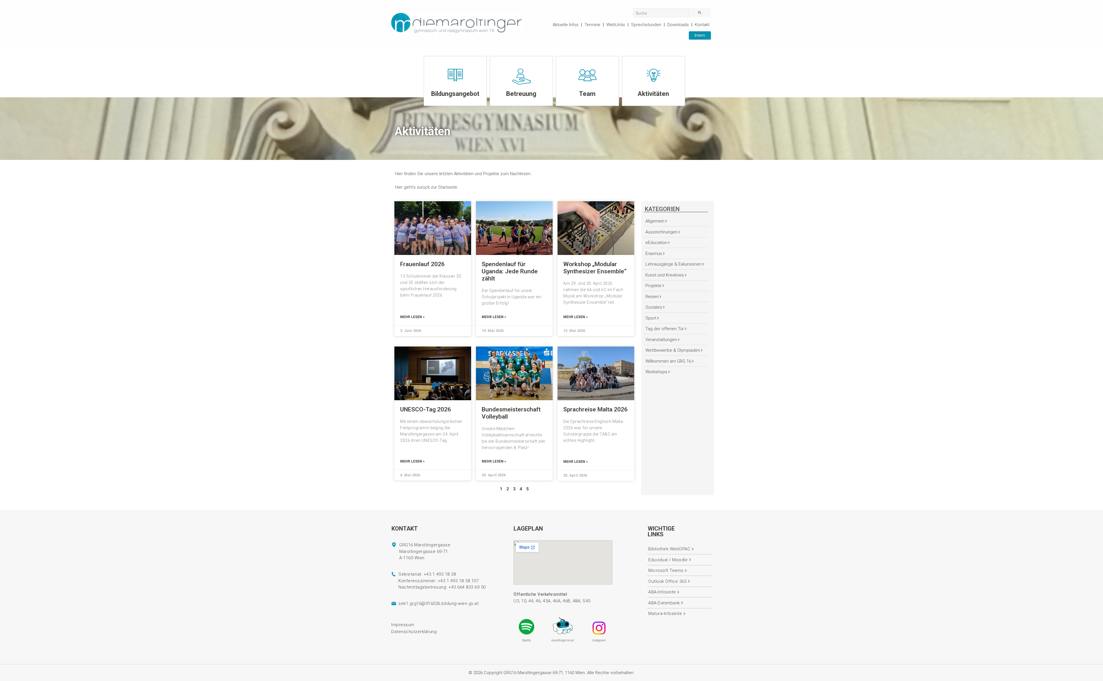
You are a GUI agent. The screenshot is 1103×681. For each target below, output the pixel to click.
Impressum (402, 624)
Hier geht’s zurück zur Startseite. (426, 187)
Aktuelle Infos (566, 24)
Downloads (678, 24)
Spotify (526, 640)
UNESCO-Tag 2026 (425, 409)
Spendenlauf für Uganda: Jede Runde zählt (510, 271)
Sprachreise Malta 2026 (595, 409)
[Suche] (700, 12)
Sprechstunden (646, 24)
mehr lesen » (412, 317)
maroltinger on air (562, 640)
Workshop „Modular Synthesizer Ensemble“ (594, 268)
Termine (592, 24)
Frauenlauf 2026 (422, 264)
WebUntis (615, 24)
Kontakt (702, 24)
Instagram (599, 640)
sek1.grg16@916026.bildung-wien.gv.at (438, 603)
